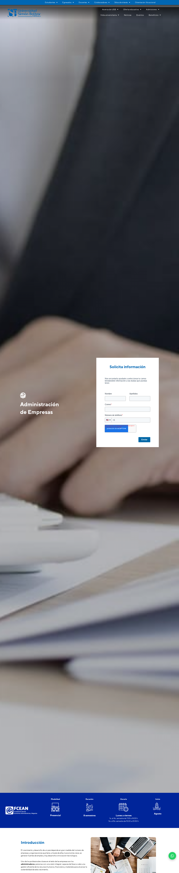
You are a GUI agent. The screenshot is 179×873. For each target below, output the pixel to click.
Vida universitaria (108, 15)
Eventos (140, 15)
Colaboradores (100, 2)
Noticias (128, 15)
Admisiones (151, 9)
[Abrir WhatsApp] (172, 856)
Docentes (83, 2)
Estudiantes (50, 2)
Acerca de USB (109, 9)
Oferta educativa (131, 9)
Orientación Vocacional (145, 2)
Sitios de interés (121, 2)
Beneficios (153, 15)
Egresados (66, 2)
